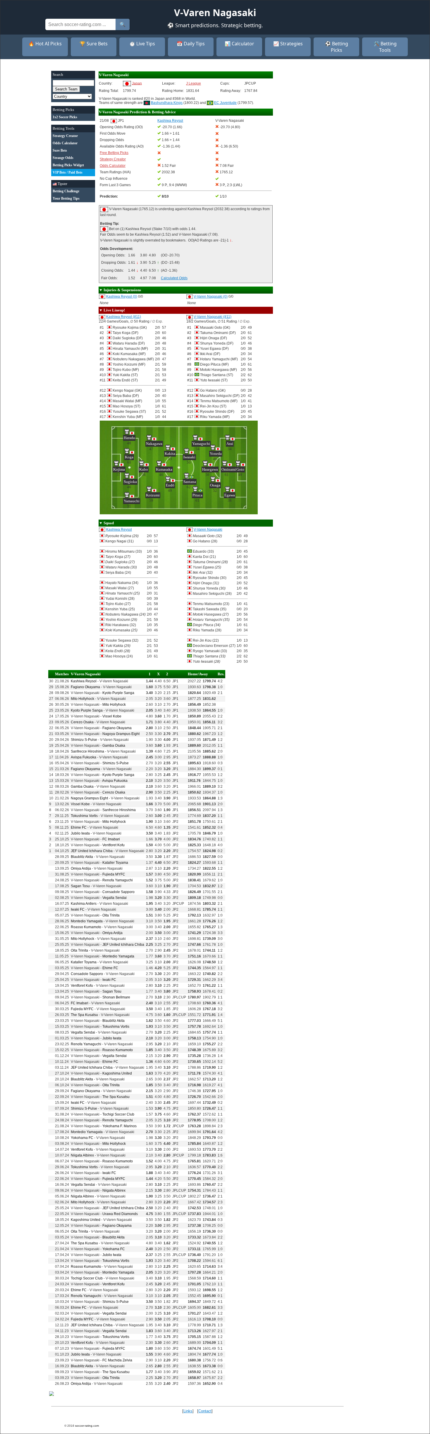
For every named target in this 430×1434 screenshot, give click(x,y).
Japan (137, 83)
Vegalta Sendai (114, 898)
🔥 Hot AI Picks (45, 43)
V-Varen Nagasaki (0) (211, 296)
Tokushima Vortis (84, 816)
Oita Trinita (111, 915)
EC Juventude (225, 103)
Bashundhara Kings (167, 103)
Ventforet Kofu (113, 845)
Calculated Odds (174, 278)
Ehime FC (79, 827)
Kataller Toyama (115, 863)
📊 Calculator (239, 43)
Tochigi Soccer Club (118, 1114)
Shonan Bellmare (116, 997)
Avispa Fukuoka (83, 757)
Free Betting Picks (114, 153)
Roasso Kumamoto (86, 927)
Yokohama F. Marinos (119, 1126)
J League (193, 83)
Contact (204, 1411)
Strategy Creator (113, 159)
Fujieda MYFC (113, 874)
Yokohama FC (82, 1138)
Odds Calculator (112, 166)
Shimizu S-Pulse (84, 740)
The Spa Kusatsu (84, 1015)
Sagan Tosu (80, 886)
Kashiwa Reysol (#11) (123, 317)
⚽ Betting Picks (336, 46)
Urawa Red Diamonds (120, 1214)
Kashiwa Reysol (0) (121, 296)
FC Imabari (111, 839)
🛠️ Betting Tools (385, 46)
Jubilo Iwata (80, 833)
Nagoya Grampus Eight (121, 734)
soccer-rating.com (87, 1425)
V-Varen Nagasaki (208, 529)
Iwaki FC (78, 909)
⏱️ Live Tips (142, 43)
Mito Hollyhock (82, 699)
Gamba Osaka (113, 745)
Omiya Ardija (81, 868)
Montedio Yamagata (87, 921)
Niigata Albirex (82, 1155)
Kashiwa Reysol (119, 529)
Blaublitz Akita (82, 857)
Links (187, 1411)
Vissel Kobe (111, 716)
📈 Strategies (288, 43)
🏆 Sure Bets (94, 43)
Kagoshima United (117, 1073)
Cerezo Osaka (82, 722)
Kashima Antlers (84, 904)
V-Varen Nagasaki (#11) (212, 317)
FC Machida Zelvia (117, 1360)
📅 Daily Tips (191, 43)
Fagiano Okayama (85, 687)
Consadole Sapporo (118, 892)
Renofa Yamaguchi (117, 880)
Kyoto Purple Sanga (118, 693)
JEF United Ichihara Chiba (92, 851)
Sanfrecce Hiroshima (87, 751)
